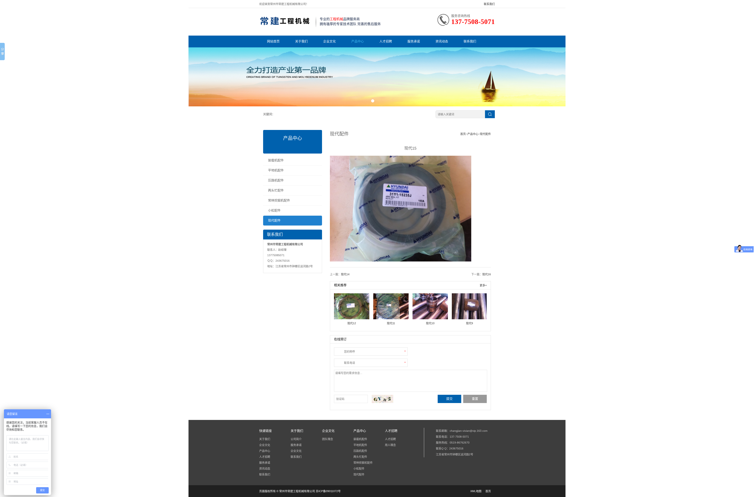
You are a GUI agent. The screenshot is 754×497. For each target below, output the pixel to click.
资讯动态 (442, 41)
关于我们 (301, 41)
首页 (463, 133)
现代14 (345, 274)
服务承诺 (413, 41)
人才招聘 (385, 41)
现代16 (486, 274)
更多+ (483, 285)
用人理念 (390, 444)
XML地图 (475, 491)
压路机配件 (276, 180)
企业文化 (329, 41)
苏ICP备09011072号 (328, 491)
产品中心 (357, 41)
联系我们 (489, 4)
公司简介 (296, 439)
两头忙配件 (276, 190)
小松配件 (274, 210)
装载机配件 (276, 160)
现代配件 (274, 220)
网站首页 (273, 41)
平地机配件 (276, 170)
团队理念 (327, 439)
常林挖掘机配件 (279, 200)
